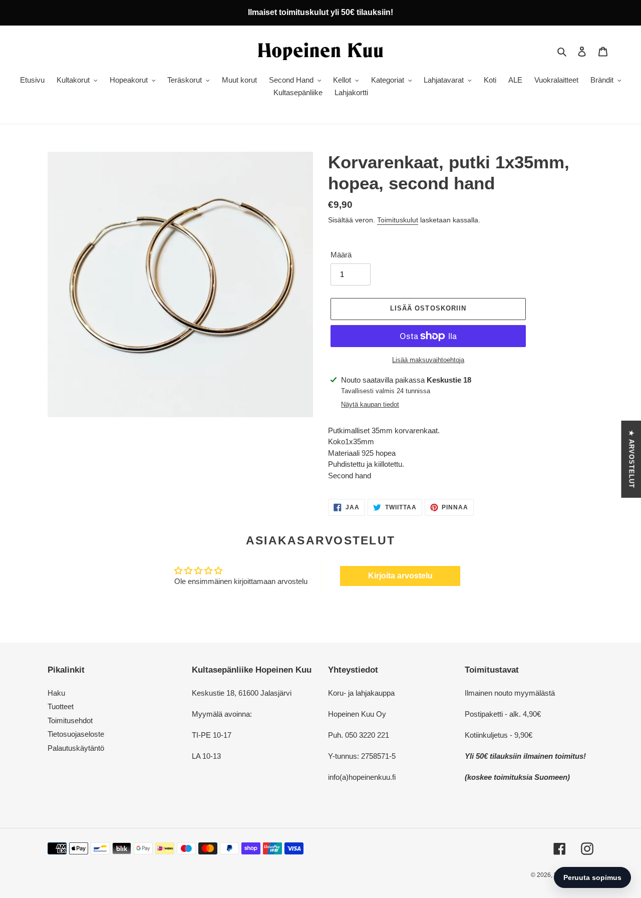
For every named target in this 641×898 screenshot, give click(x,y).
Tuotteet (61, 706)
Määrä (341, 254)
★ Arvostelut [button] (631, 459)
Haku (56, 693)
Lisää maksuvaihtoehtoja (428, 360)
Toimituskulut (397, 220)
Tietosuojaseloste (76, 734)
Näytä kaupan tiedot (370, 404)
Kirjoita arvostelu (400, 575)
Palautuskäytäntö (76, 748)
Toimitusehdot (70, 720)
